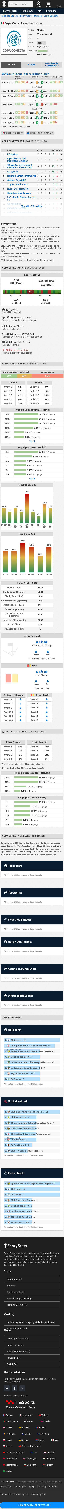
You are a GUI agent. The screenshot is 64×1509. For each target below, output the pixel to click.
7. (20, 1073)
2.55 (42, 100)
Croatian (51, 1452)
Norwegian (31, 1458)
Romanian (11, 1433)
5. (22, 1062)
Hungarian (51, 1458)
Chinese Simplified (15, 1452)
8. (14, 1079)
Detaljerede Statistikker (52, 64)
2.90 (39, 108)
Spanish (26, 1427)
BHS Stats (11, 1285)
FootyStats (8, 1481)
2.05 (37, 109)
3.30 (42, 109)
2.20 (42, 87)
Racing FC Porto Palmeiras (21, 175)
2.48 (37, 100)
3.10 (39, 87)
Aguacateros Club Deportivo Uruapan (17, 159)
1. (15, 1040)
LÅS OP (43, 642)
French (42, 1427)
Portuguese (12, 1421)
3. (22, 1051)
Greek (28, 1433)
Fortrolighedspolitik (47, 1486)
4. (18, 1056)
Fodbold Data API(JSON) (18, 1351)
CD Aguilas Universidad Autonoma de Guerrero (19, 166)
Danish (9, 1427)
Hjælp (32, 1486)
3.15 (39, 100)
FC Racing (12, 154)
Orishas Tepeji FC (16, 180)
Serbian (49, 1464)
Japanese (27, 1415)
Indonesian (11, 1458)
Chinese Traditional (30, 1446)
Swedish (44, 1433)
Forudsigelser (13, 1357)
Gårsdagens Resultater (18, 1338)
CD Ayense (12, 171)
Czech (9, 1446)
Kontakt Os (6, 1486)
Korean (30, 1421)
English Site (12, 1364)
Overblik (11, 64)
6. (22, 1067)
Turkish (44, 1415)
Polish (9, 1439)
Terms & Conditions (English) (15, 1494)
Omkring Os (20, 1486)
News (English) (38, 1494)
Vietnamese (12, 1464)
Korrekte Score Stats (17, 1304)
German (25, 1439)
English (9, 1415)
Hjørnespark (10, 10)
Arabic (9, 1471)
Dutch (41, 1439)
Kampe (31, 64)
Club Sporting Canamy (19, 193)
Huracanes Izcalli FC (17, 188)
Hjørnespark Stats (15, 1291)
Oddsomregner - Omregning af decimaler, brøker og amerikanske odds (31, 1325)
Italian (56, 1439)
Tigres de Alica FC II (17, 184)
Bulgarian (31, 1464)
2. (28, 1046)
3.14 (37, 87)
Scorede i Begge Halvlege (19, 1298)
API (39, 10)
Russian (47, 1421)
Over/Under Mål (14, 1279)
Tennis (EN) (27, 10)
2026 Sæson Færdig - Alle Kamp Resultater (25, 73)
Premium (51, 10)
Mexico (40, 30)
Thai (36, 1452)
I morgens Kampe (15, 1345)
